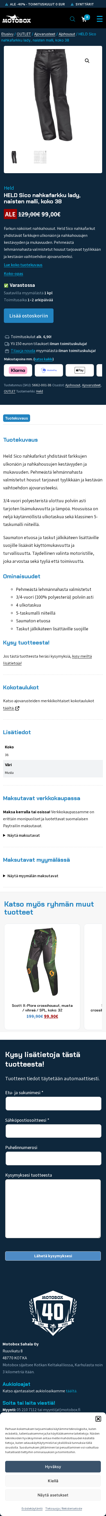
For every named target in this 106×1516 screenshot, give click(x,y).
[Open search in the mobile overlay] (72, 18)
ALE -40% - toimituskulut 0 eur (37, 4)
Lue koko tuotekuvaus (23, 264)
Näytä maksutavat (23, 835)
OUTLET (24, 34)
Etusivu (7, 34)
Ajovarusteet (44, 34)
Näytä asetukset (53, 1495)
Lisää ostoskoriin (28, 315)
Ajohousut (67, 34)
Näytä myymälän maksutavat (32, 875)
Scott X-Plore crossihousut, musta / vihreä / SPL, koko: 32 (42, 1007)
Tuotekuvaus (16, 418)
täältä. (8, 708)
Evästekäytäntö (32, 1508)
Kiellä (53, 1480)
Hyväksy (53, 1466)
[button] (98, 1418)
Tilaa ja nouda (23, 350)
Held (39, 391)
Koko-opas (13, 273)
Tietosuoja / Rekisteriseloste (63, 1508)
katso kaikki (43, 359)
